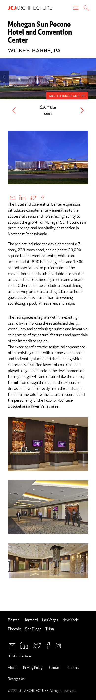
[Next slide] (91, 77)
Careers (73, 667)
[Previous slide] (4, 77)
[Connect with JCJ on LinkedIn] (24, 645)
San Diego (33, 629)
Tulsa (49, 629)
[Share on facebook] (42, 197)
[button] (14, 110)
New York (70, 620)
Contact (55, 667)
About (12, 667)
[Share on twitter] (33, 197)
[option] (48, 78)
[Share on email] (12, 197)
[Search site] (86, 8)
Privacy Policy (33, 667)
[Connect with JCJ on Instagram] (58, 645)
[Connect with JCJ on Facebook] (48, 645)
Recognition (16, 678)
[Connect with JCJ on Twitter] (37, 645)
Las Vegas (50, 620)
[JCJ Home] (32, 8)
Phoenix (14, 629)
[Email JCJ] (11, 645)
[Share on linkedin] (22, 197)
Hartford (30, 620)
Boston (13, 620)
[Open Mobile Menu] (75, 8)
